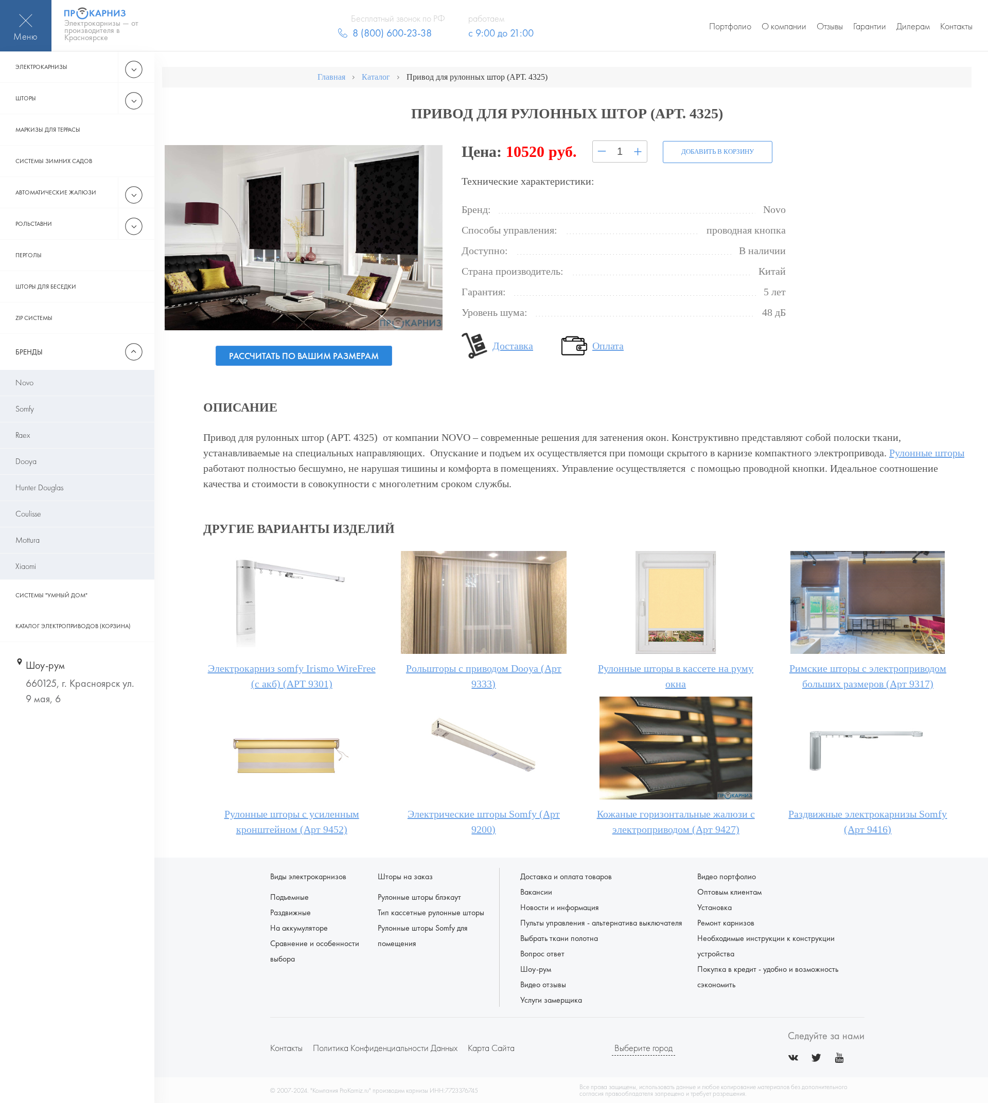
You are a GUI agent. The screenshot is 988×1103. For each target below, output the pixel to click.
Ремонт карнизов (725, 922)
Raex (22, 435)
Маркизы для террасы (47, 130)
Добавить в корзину (717, 151)
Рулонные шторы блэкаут (419, 897)
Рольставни (33, 224)
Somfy (24, 408)
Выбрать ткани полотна (559, 938)
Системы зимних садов (53, 161)
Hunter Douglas (39, 487)
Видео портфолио (726, 876)
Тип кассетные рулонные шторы (431, 912)
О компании (784, 26)
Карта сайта (491, 1048)
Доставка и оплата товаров (566, 876)
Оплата (608, 345)
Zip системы (33, 318)
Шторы (25, 98)
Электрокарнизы (41, 67)
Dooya (26, 461)
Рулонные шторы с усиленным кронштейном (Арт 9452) (291, 821)
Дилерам (913, 26)
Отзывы (830, 26)
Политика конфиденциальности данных (385, 1048)
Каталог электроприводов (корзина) (73, 626)
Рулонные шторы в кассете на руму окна (675, 676)
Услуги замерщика (551, 999)
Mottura (27, 540)
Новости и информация (559, 907)
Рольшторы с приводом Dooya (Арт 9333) (483, 676)
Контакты (956, 26)
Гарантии (869, 26)
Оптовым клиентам (729, 891)
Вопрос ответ (542, 953)
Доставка (512, 345)
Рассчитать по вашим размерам (304, 356)
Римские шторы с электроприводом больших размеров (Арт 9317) (867, 676)
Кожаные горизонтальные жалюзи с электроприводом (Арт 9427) (676, 821)
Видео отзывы (543, 984)
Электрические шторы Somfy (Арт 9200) (484, 821)
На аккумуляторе (299, 927)
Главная (331, 77)
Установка (714, 907)
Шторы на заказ (405, 876)
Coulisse (28, 513)
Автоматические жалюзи (55, 192)
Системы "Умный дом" (51, 595)
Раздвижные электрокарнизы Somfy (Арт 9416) (867, 821)
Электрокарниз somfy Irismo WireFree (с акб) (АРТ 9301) (292, 676)
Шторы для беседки (45, 286)
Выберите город (643, 1048)
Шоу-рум (535, 969)
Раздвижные (290, 912)
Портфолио (730, 26)
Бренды (29, 352)
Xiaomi (25, 566)
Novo (24, 382)
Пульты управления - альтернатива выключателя (601, 922)
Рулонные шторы (926, 452)
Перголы (28, 255)
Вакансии (536, 891)
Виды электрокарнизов (308, 876)
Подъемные (289, 897)
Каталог (376, 77)
